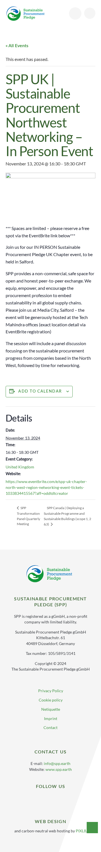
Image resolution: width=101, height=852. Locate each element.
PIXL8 (81, 830)
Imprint (50, 718)
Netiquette (50, 709)
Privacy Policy (50, 690)
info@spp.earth (57, 763)
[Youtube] (54, 798)
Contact (50, 727)
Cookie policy (51, 700)
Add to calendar (40, 391)
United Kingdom (20, 466)
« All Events (17, 46)
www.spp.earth (58, 769)
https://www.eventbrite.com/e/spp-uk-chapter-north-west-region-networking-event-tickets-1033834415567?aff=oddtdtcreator (46, 487)
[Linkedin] (46, 798)
